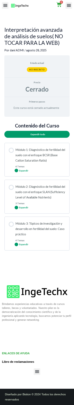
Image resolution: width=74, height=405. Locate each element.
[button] (5, 5)
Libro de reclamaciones (18, 361)
